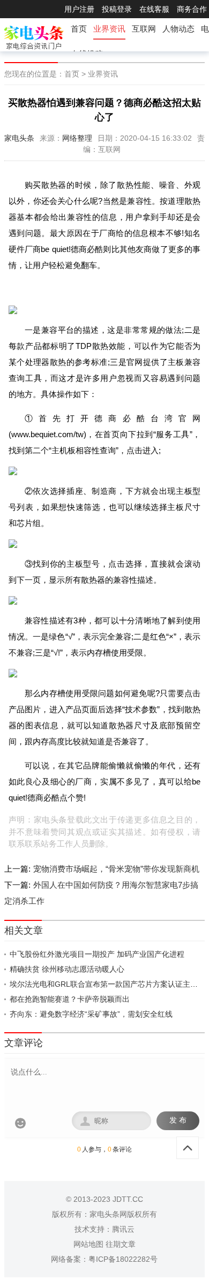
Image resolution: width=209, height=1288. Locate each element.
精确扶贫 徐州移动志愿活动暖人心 (67, 969)
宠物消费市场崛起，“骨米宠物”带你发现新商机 (116, 868)
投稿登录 (117, 9)
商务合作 (192, 9)
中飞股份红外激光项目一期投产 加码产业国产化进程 (97, 954)
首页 (79, 28)
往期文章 (121, 1244)
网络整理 (77, 138)
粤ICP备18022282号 (123, 1259)
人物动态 (178, 28)
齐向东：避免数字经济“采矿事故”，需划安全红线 (91, 1014)
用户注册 (79, 9)
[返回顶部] (187, 1148)
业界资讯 (109, 28)
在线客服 (154, 9)
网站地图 (88, 1244)
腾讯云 (123, 1229)
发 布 (177, 1120)
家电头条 (19, 138)
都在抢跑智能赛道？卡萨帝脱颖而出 (70, 999)
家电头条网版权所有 (123, 1214)
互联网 (144, 28)
